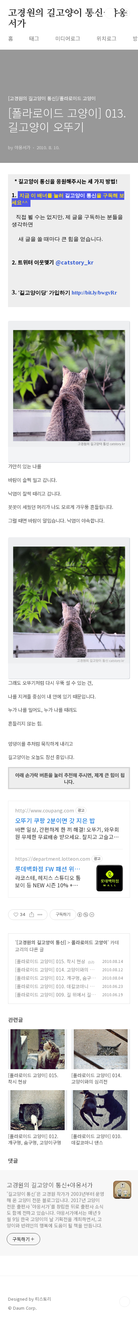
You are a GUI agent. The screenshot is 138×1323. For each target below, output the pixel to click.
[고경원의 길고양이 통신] (41, 942)
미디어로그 (67, 38)
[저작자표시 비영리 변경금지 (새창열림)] (85, 914)
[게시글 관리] (40, 915)
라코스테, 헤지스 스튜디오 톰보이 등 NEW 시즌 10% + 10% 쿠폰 (48, 881)
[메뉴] (125, 13)
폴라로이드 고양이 (89, 942)
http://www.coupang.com (44, 810)
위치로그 (106, 38)
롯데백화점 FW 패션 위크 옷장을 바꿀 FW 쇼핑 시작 (48, 869)
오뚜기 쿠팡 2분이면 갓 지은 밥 (55, 820)
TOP (124, 1301)
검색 (110, 13)
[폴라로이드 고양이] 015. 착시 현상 (50, 961)
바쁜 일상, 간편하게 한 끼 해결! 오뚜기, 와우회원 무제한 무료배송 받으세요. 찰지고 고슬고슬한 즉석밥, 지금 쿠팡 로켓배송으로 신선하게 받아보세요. (67, 832)
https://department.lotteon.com (52, 859)
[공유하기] (31, 915)
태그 (34, 38)
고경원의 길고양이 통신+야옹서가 (67, 14)
